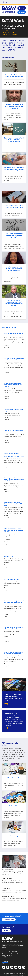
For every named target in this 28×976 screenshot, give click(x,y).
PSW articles (6, 34)
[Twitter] (3, 967)
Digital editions (6, 31)
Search (23, 12)
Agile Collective (14, 975)
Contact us (6, 930)
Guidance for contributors (10, 33)
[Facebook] (7, 967)
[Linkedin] (15, 967)
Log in (6, 2)
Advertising (15, 34)
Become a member (8, 919)
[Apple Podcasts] (19, 967)
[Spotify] (23, 967)
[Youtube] (11, 967)
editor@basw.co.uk (6, 873)
